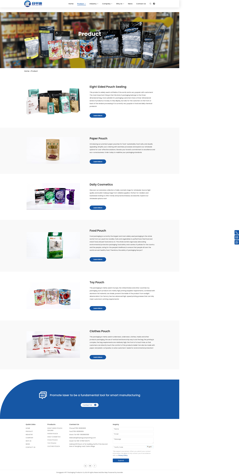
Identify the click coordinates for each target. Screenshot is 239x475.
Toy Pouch (51, 443)
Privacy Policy (123, 455)
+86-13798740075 (83, 441)
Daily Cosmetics (53, 437)
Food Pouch (52, 440)
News (28, 444)
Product (29, 431)
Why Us (28, 441)
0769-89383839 (78, 431)
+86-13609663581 (82, 434)
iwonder (120, 472)
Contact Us (87, 405)
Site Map (104, 472)
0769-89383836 (80, 428)
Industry (29, 434)
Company (29, 438)
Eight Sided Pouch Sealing (54, 429)
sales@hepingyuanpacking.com (84, 438)
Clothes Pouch (53, 446)
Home (28, 428)
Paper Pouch (52, 434)
